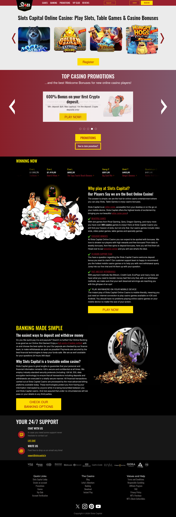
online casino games (119, 213)
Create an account (40, 482)
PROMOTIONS (88, 137)
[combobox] (110, 3)
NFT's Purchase (135, 495)
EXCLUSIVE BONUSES (99, 236)
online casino (110, 206)
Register (88, 61)
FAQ (135, 489)
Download (88, 489)
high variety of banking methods (70, 343)
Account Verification (40, 495)
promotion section (111, 248)
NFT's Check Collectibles (136, 498)
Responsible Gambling (136, 482)
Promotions (65, 2)
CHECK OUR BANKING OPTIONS (38, 404)
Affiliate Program (135, 485)
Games (45, 2)
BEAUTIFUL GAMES (98, 218)
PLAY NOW (111, 309)
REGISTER (146, 3)
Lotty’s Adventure (87, 482)
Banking (53, 2)
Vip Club (76, 2)
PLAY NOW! (73, 115)
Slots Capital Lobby (40, 479)
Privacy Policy (136, 492)
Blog (88, 479)
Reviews (85, 2)
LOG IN (134, 3)
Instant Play (88, 492)
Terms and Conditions (136, 479)
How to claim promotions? (88, 146)
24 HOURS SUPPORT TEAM (101, 254)
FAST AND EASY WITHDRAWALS (103, 271)
